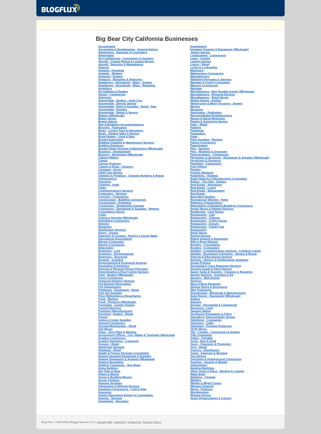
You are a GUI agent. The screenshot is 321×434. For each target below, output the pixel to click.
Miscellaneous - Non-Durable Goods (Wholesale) (222, 91)
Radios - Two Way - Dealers (208, 181)
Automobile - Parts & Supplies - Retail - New (127, 106)
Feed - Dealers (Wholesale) (115, 274)
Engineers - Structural (112, 256)
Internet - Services (110, 398)
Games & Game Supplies (114, 319)
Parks (194, 136)
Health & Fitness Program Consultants (123, 353)
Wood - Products (201, 389)
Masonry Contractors (204, 85)
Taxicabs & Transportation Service (212, 316)
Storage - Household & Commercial (213, 304)
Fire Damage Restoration (114, 283)
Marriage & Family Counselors (210, 82)
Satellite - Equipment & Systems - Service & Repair (223, 253)
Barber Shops (107, 118)
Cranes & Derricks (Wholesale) (118, 217)
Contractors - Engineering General (121, 205)
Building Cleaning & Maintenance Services (126, 142)
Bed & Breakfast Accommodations (121, 124)
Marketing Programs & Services (210, 79)
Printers (195, 169)
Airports (103, 67)
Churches (104, 181)
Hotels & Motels (108, 374)
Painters (195, 127)
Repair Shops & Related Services (211, 208)
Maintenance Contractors (207, 73)
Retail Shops (198, 232)
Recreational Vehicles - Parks (209, 199)
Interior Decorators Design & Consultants (125, 395)
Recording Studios (202, 196)
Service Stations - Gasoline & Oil (211, 274)
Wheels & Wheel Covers (205, 383)
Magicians (197, 70)
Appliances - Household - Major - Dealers (125, 82)
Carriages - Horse (109, 169)
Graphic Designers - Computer (118, 341)
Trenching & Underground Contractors (216, 359)
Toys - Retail (198, 347)
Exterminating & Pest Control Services (123, 271)
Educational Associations (115, 238)
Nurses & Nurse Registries (207, 118)
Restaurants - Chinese (205, 217)
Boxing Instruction (110, 139)
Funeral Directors (109, 307)
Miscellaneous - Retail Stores (209, 97)
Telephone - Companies (206, 319)
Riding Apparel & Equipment (209, 238)
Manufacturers (199, 76)
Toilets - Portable (201, 338)
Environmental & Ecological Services (122, 262)
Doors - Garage (108, 232)
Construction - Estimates (114, 202)
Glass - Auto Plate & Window (117, 332)
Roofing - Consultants (205, 244)
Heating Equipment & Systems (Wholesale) (126, 359)
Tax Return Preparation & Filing (211, 313)
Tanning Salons (200, 310)
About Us (119, 422)
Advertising (106, 55)
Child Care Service (110, 172)
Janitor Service (200, 52)
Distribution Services (112, 229)
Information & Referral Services (118, 386)
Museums (196, 109)
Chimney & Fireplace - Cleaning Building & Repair (131, 175)
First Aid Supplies (110, 292)
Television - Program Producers (211, 326)
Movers (195, 106)
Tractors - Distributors (204, 350)
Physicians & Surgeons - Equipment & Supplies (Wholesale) (229, 157)
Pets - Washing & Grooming (208, 151)
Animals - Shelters (110, 73)
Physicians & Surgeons (205, 160)
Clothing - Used (108, 184)
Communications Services (115, 190)
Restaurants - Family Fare (207, 226)
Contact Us (134, 422)
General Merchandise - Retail (117, 326)
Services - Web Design (205, 277)
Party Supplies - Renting (206, 139)
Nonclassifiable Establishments (211, 115)
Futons (103, 316)
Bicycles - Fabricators (112, 127)
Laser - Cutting (200, 58)
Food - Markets (108, 298)
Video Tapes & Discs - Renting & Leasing (217, 371)
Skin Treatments (201, 289)
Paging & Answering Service (209, 121)
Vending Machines (202, 368)
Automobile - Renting (112, 109)
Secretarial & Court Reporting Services (215, 265)
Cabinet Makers (108, 157)
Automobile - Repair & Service (118, 112)
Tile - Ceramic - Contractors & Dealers (215, 332)
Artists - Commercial (111, 94)
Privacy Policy (152, 422)
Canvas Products (109, 163)
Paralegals (197, 130)
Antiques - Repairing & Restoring (120, 79)
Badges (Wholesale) (111, 115)
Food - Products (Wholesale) (117, 301)
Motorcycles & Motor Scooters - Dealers (216, 103)
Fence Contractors (110, 277)
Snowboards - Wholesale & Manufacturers (218, 292)
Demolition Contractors (113, 220)
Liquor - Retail (199, 64)
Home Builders (108, 368)
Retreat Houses (200, 235)
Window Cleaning (202, 386)
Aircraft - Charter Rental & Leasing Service (126, 61)
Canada (101, 422)
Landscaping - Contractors (208, 55)
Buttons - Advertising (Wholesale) (120, 154)
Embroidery (106, 247)
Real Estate (197, 193)
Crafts (102, 214)
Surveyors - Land (201, 307)
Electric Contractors (111, 244)
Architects (105, 88)
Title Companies (201, 335)
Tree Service (198, 356)
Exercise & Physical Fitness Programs (123, 268)
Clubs (102, 187)
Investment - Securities (113, 401)
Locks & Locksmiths (203, 67)
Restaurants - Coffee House (208, 220)
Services (195, 280)
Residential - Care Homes (207, 211)
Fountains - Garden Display (116, 304)
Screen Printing (200, 262)
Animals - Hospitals (111, 70)
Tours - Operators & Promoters (210, 344)
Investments (198, 46)
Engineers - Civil (109, 250)
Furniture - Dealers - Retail (115, 313)
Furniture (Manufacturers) (115, 310)
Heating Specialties (111, 362)
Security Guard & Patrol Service (211, 268)
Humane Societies (110, 383)
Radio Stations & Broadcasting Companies (218, 178)
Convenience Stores (111, 211)
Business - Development (114, 151)
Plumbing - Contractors (205, 163)
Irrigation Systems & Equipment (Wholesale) (219, 49)
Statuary (195, 301)
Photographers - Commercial (209, 154)
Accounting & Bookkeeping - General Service (128, 49)
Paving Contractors (203, 142)
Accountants (106, 46)
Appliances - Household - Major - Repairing (126, 85)
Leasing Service (200, 61)
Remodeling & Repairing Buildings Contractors (221, 205)
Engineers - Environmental (115, 253)
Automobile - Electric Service (117, 103)
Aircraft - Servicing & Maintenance (120, 64)
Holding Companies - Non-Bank (119, 365)
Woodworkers (199, 392)
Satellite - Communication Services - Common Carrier (225, 250)
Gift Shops (105, 329)
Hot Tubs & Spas (109, 371)
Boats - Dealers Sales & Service (118, 133)
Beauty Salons (107, 121)
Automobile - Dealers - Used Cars (120, 100)
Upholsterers (198, 365)
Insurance (104, 392)
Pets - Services (200, 148)
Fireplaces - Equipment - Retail (118, 289)
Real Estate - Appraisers (206, 184)
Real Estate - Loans (203, 187)
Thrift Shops (198, 329)
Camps (103, 160)
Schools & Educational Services (211, 256)
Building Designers (111, 145)
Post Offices (198, 166)
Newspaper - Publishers (206, 112)
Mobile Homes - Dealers (205, 100)
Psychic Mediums (201, 172)
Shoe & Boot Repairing (205, 283)
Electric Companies (111, 241)
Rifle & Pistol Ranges (204, 241)
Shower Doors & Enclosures (208, 286)
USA (109, 422)
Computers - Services (112, 193)
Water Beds (197, 374)
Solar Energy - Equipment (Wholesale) (215, 295)
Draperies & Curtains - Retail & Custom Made (127, 235)
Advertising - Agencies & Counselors (122, 52)
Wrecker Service (200, 395)
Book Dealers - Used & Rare (116, 136)
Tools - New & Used (203, 341)
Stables (195, 298)
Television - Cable (202, 322)
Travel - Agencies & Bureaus (208, 353)
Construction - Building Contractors (122, 199)
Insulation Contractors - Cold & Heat (122, 389)
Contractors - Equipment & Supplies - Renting (128, 208)
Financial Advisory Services (116, 280)
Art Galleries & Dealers (113, 91)
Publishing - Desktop (204, 175)
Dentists (103, 223)
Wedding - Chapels (202, 377)
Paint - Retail (198, 124)
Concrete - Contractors (113, 196)
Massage (196, 88)
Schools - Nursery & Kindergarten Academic (219, 259)
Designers (105, 226)
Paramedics (198, 133)
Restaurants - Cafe (202, 214)
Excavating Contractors (113, 265)
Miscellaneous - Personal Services (212, 94)
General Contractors (111, 322)
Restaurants (198, 229)
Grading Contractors (112, 338)
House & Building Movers (115, 377)
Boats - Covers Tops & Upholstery (120, 130)
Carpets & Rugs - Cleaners (115, 166)
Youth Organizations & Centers (210, 398)
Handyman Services (111, 347)
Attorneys (104, 97)
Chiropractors (107, 178)
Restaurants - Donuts (204, 223)
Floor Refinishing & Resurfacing (119, 295)
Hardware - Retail (109, 350)
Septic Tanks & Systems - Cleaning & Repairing (221, 271)
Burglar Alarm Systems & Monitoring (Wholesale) (130, 148)
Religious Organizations (206, 202)
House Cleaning (108, 380)
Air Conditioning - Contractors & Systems (125, 58)
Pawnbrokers (199, 145)
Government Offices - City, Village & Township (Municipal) (136, 335)
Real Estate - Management (207, 190)
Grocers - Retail (108, 344)
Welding (195, 380)
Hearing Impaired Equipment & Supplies (124, 356)
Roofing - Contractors (204, 247)
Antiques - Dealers (110, 76)
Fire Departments (109, 286)
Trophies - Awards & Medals (208, 362)
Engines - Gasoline (110, 259)
